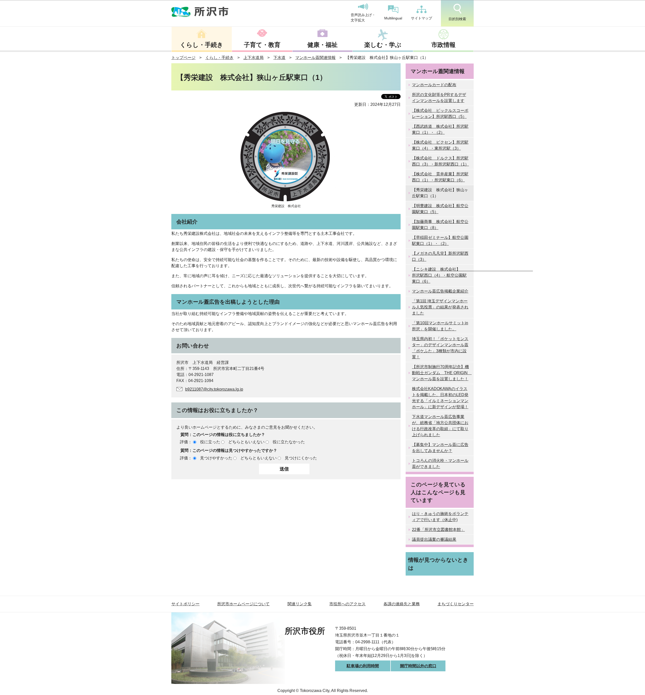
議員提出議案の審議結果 (434, 539)
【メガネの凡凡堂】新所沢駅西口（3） (440, 256)
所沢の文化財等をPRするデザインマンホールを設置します (439, 97)
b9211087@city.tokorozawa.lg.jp (214, 389)
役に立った (210, 442)
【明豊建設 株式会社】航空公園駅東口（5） (440, 209)
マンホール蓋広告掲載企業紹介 (440, 291)
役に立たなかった (289, 442)
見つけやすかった (216, 458)
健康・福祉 (322, 44)
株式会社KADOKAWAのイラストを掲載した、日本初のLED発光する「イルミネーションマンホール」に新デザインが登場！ (440, 398)
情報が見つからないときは (438, 564)
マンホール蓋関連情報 (315, 57)
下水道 (279, 57)
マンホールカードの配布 (434, 85)
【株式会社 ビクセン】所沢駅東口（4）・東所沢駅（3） (440, 145)
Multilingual (393, 18)
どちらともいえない (246, 442)
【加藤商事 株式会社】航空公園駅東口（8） (440, 224)
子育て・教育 (262, 44)
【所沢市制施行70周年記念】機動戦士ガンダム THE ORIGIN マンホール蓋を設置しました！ (442, 373)
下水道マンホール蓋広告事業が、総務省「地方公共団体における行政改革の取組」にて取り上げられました (440, 426)
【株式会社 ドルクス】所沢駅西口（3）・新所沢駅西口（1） (440, 161)
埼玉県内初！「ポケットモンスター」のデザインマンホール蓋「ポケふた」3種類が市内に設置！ (440, 348)
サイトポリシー (185, 604)
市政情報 (443, 44)
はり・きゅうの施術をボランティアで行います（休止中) (440, 517)
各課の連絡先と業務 (401, 604)
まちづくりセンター (455, 604)
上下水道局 (253, 57)
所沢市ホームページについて (243, 604)
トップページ (183, 57)
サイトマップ (421, 18)
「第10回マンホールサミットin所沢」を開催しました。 (440, 326)
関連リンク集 (299, 604)
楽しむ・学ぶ (382, 44)
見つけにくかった (301, 458)
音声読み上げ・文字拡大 (363, 17)
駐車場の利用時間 (363, 666)
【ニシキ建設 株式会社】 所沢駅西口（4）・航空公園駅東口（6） (443, 275)
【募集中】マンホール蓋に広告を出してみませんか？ (440, 448)
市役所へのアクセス (347, 604)
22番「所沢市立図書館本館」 (438, 529)
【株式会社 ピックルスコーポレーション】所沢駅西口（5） (440, 113)
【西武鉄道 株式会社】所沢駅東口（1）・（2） (440, 129)
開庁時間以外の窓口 (418, 666)
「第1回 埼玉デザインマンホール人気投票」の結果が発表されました (440, 307)
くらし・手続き (201, 44)
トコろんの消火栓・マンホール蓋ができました (440, 463)
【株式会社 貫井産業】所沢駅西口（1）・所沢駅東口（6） (440, 177)
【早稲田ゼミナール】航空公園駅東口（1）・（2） (440, 240)
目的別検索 (457, 19)
